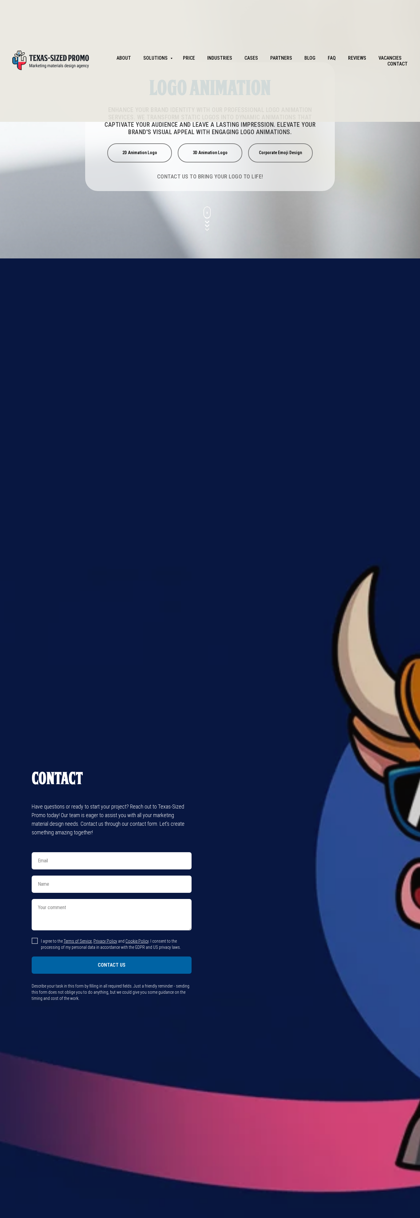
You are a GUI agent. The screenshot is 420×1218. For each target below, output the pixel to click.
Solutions (156, 58)
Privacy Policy (105, 941)
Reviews (357, 58)
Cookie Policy (137, 941)
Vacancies (390, 58)
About (124, 58)
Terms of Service (78, 941)
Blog (309, 58)
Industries (219, 58)
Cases (251, 58)
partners (281, 58)
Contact (397, 64)
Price (189, 58)
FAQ (332, 58)
